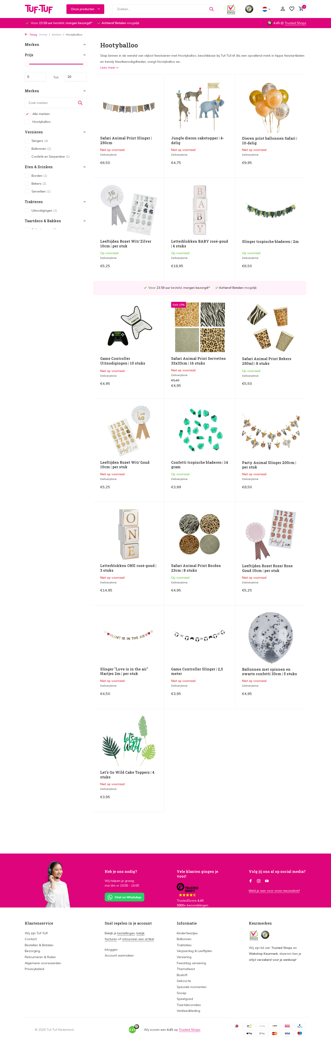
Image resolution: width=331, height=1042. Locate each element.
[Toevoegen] (149, 269)
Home (43, 34)
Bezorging (32, 951)
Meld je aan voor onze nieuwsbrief (274, 891)
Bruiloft (182, 975)
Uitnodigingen (44, 210)
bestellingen (126, 933)
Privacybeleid (34, 969)
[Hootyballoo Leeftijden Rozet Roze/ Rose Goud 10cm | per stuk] (270, 534)
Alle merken (41, 114)
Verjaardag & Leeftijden (194, 951)
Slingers (40, 141)
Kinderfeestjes (187, 933)
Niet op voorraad (142, 166)
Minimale (35, 76)
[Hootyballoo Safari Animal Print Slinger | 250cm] (128, 106)
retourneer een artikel (138, 939)
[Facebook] (250, 881)
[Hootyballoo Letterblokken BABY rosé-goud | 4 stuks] (199, 210)
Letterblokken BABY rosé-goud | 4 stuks (199, 243)
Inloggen (111, 950)
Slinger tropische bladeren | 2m (270, 241)
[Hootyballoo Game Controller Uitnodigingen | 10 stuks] (128, 327)
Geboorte (184, 981)
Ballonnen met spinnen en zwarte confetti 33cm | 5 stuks (269, 671)
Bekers (39, 184)
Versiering (184, 957)
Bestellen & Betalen (39, 945)
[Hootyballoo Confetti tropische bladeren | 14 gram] (199, 431)
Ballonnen (41, 149)
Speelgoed (185, 999)
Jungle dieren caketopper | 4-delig (197, 140)
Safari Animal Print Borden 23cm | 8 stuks (196, 568)
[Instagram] (259, 881)
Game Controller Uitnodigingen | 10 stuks (122, 360)
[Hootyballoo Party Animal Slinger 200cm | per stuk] (270, 431)
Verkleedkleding (188, 1011)
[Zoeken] (211, 9)
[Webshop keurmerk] (231, 9)
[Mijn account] (283, 9)
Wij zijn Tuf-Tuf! (36, 933)
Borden (39, 176)
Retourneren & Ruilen (40, 957)
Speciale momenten (191, 987)
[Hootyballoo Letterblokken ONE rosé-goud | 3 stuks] (128, 534)
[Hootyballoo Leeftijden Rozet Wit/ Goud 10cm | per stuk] (128, 431)
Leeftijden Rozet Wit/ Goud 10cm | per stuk (125, 464)
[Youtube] (267, 881)
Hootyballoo (41, 122)
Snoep (181, 993)
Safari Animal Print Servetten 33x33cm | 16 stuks (198, 360)
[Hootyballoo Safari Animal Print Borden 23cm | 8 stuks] (199, 534)
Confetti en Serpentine (51, 157)
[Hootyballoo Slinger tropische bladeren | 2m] (270, 210)
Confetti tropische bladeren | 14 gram (199, 464)
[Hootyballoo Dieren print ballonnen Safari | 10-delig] (270, 107)
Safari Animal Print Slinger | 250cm (126, 140)
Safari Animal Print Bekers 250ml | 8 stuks (266, 361)
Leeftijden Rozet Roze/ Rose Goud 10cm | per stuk (267, 568)
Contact (31, 939)
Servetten (41, 191)
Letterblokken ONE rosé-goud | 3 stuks (128, 568)
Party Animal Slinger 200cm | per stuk (269, 465)
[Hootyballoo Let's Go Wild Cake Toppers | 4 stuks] (128, 741)
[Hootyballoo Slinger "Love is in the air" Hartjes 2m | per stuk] (128, 637)
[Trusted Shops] (249, 9)
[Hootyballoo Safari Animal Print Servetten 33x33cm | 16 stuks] (199, 327)
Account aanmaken (119, 955)
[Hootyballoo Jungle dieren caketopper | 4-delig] (199, 106)
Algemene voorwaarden (43, 963)
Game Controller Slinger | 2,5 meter (197, 671)
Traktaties (184, 945)
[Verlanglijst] (291, 9)
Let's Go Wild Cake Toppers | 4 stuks (127, 774)
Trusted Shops (295, 23)
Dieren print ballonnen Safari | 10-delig (269, 140)
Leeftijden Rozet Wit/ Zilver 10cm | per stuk (125, 243)
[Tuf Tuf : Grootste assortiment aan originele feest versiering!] (42, 9)
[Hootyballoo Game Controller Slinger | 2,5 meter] (199, 637)
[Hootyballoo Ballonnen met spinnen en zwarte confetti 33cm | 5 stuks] (270, 637)
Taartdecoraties (189, 1005)
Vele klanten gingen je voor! (197, 873)
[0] (300, 9)
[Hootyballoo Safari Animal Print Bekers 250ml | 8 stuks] (270, 327)
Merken (56, 34)
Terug (33, 34)
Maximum (76, 76)
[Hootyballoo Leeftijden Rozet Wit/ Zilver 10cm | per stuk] (128, 210)
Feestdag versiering (191, 963)
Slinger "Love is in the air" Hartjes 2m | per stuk (124, 671)
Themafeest (186, 969)
